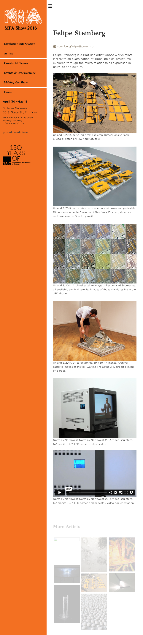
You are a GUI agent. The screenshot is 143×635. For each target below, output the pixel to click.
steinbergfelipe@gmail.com (76, 46)
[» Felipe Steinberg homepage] (23, 19)
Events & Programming (20, 73)
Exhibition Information (19, 44)
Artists (8, 53)
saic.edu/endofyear (15, 132)
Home (8, 92)
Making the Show (16, 82)
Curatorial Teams (16, 63)
